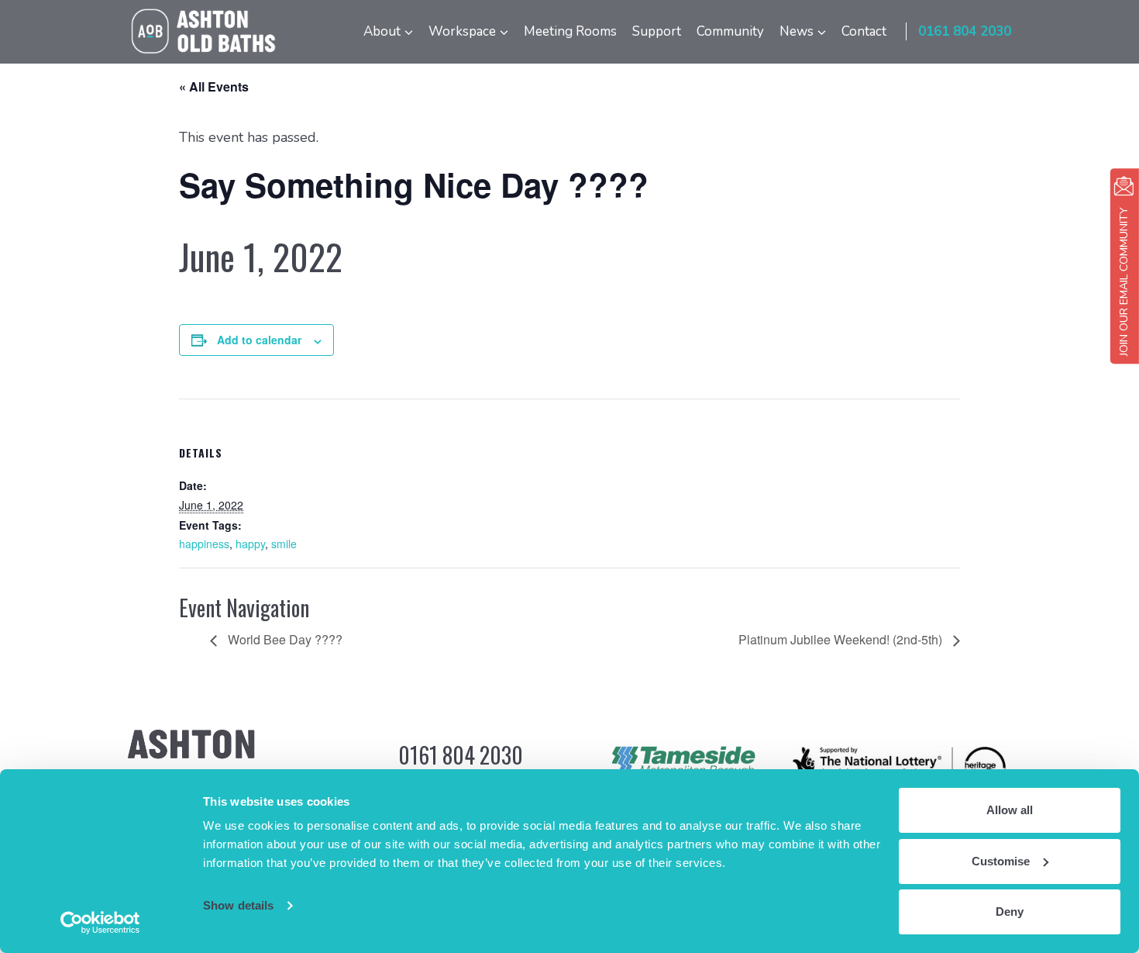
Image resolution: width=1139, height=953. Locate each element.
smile (284, 543)
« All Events (214, 86)
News (796, 31)
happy (250, 543)
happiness (204, 543)
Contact (863, 31)
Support (656, 31)
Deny (1010, 911)
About (382, 31)
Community (730, 31)
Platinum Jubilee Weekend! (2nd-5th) (841, 639)
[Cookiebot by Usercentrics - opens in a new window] (100, 922)
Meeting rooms (570, 31)
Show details (238, 905)
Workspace (462, 31)
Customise (1001, 861)
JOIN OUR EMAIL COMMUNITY (1124, 281)
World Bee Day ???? (283, 639)
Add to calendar (259, 339)
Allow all (1009, 810)
